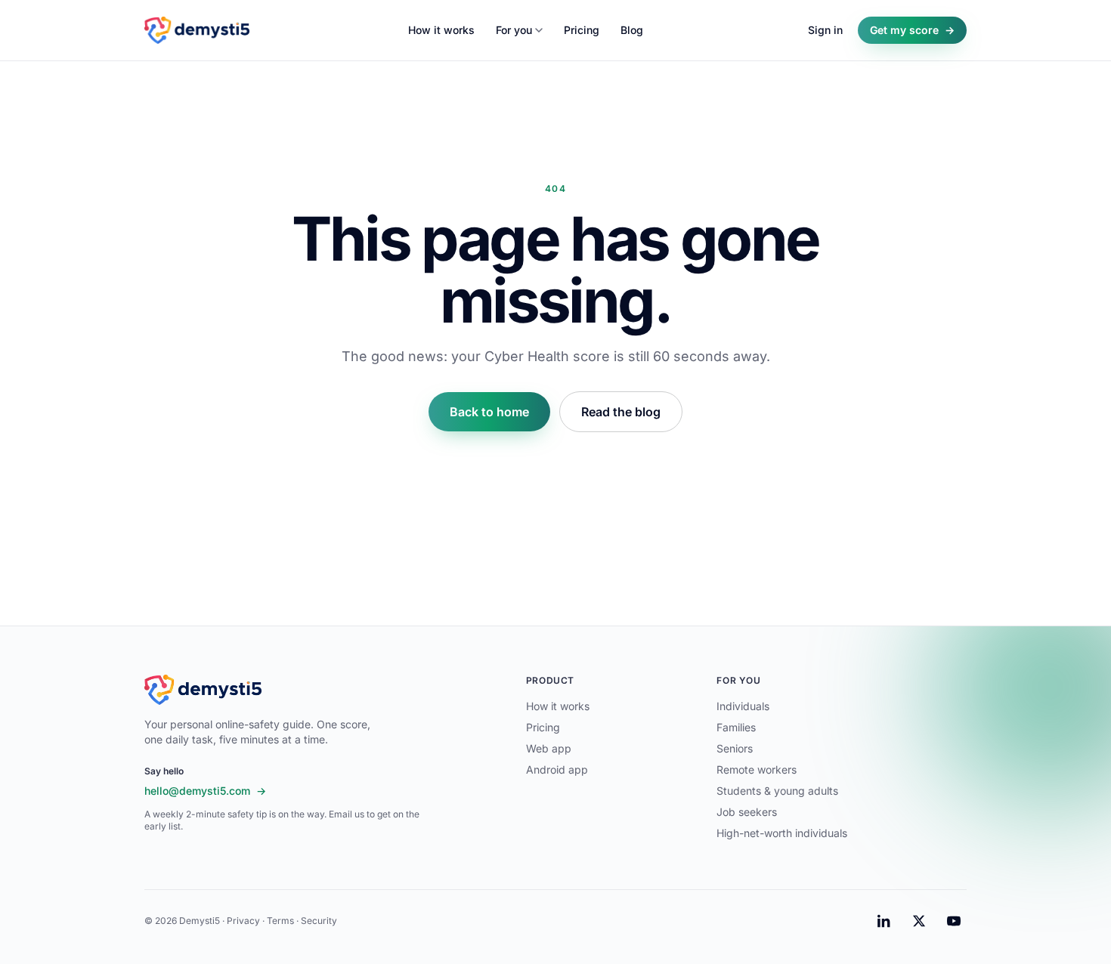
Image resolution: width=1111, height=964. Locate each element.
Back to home (489, 411)
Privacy (243, 920)
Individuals (742, 706)
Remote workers (756, 769)
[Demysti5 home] (196, 30)
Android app (557, 769)
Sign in (825, 29)
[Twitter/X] (919, 921)
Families (736, 727)
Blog (631, 29)
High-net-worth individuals (781, 833)
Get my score (912, 29)
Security (319, 920)
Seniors (734, 748)
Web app (548, 748)
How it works (441, 29)
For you (514, 29)
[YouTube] (954, 921)
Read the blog (621, 411)
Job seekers (746, 811)
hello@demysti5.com (205, 790)
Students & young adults (777, 790)
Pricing (581, 29)
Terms (280, 920)
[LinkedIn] (884, 921)
